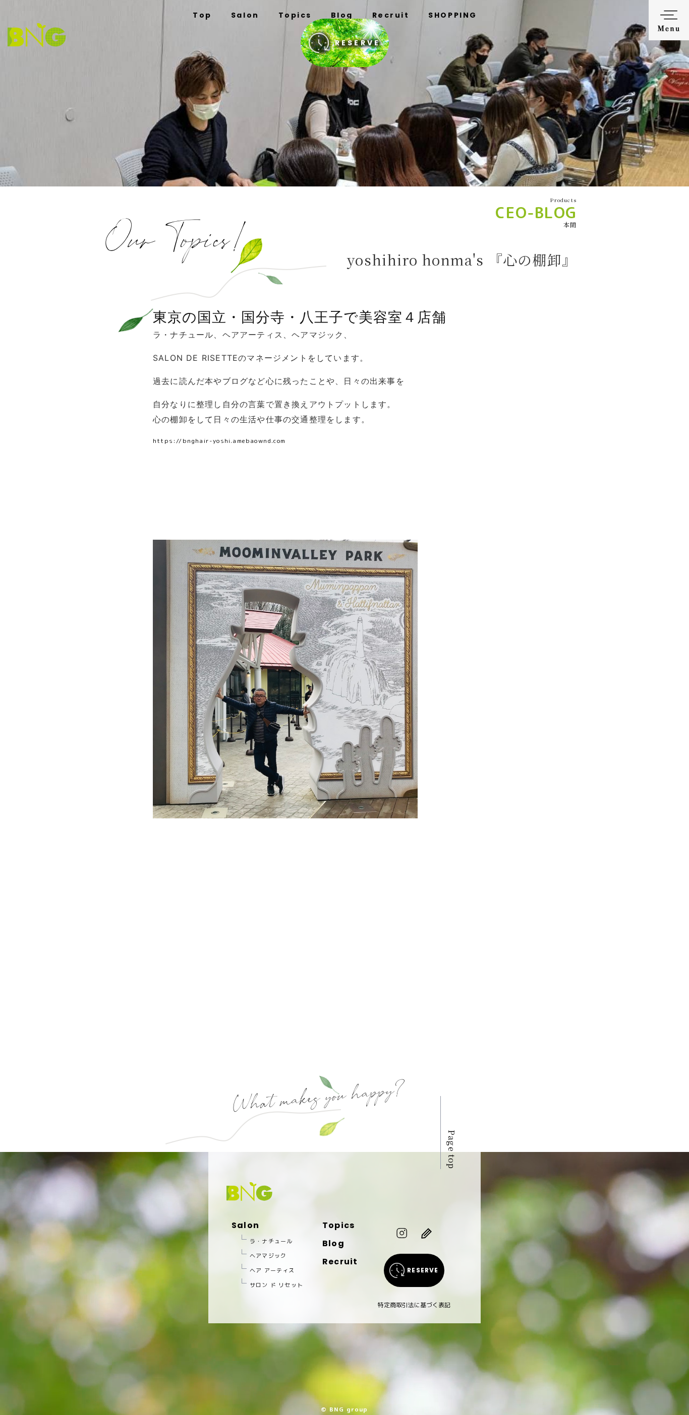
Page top (451, 1150)
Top (202, 15)
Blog (342, 15)
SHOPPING (452, 15)
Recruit (391, 15)
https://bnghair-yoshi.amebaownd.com (219, 440)
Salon (245, 15)
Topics (295, 15)
